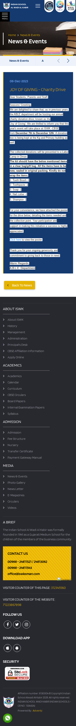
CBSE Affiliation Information (26, 351)
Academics (15, 376)
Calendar (13, 382)
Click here (15, 239)
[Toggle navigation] (38, 6)
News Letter (16, 489)
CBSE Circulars (17, 395)
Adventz (37, 710)
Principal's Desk (18, 345)
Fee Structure (17, 439)
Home (12, 35)
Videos (12, 508)
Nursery (13, 445)
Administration (17, 338)
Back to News (21, 285)
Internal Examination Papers (26, 407)
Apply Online (16, 357)
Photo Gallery (16, 482)
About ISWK (15, 319)
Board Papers (16, 401)
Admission (14, 432)
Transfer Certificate (20, 451)
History (12, 326)
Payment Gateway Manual (25, 457)
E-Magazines (16, 495)
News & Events (19, 60)
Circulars (13, 501)
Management (16, 332)
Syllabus (13, 414)
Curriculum (15, 388)
